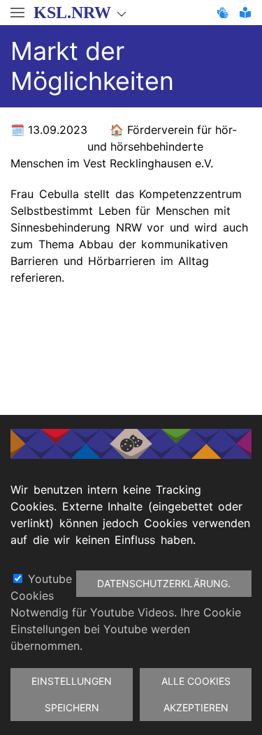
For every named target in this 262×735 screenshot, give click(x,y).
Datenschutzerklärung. (164, 583)
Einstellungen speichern (71, 694)
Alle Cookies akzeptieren (196, 694)
